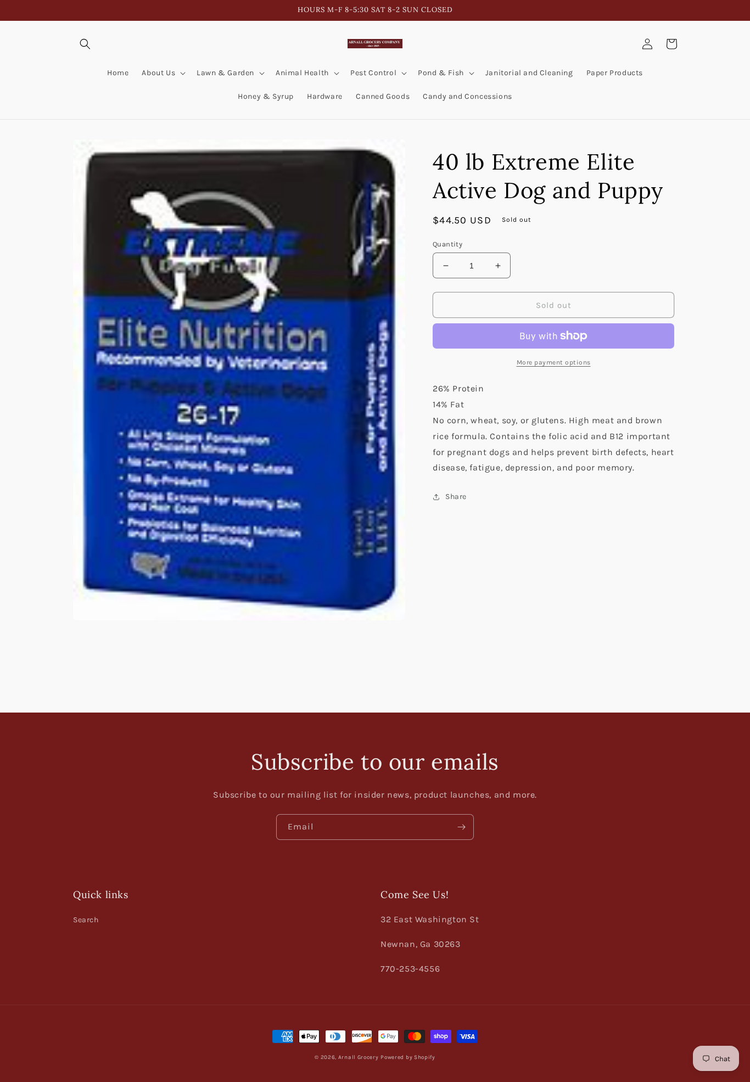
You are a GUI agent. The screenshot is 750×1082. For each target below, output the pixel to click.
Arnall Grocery (358, 1057)
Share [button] (456, 496)
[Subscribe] (461, 827)
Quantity (447, 244)
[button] (85, 44)
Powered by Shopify (407, 1057)
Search (86, 919)
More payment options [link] (554, 362)
